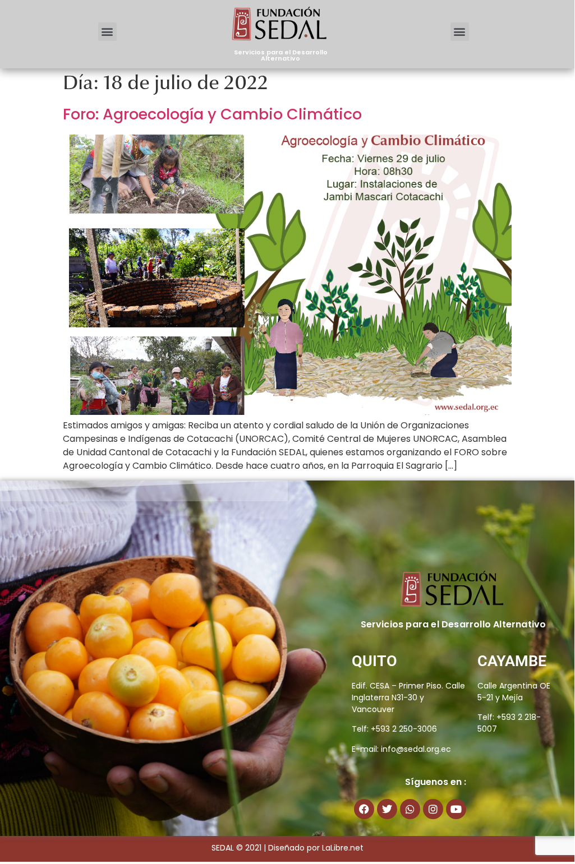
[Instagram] (433, 809)
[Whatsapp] (410, 809)
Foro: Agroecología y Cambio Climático (212, 114)
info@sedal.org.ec (416, 749)
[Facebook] (364, 809)
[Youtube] (456, 809)
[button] (107, 31)
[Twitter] (387, 809)
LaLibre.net (343, 847)
